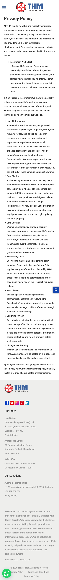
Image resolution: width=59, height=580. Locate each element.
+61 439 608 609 (12, 491)
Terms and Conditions (38, 572)
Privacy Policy (16, 572)
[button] (6, 573)
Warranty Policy (31, 576)
